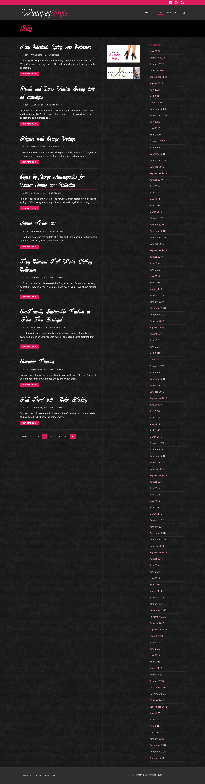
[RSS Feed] (182, 2)
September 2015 (158, 475)
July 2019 (154, 186)
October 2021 (156, 70)
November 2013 (157, 616)
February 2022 (157, 57)
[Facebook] (170, 2)
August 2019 (156, 179)
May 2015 (154, 501)
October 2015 (156, 469)
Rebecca (24, 55)
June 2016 (154, 417)
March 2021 (155, 102)
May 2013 (154, 655)
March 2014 (155, 591)
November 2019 (157, 160)
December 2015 (157, 456)
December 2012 (157, 687)
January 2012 (156, 738)
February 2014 (157, 597)
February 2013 (157, 674)
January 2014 (156, 603)
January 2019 (156, 224)
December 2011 (157, 745)
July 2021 (154, 89)
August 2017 (156, 333)
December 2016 (157, 379)
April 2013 (154, 661)
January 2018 (156, 301)
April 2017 (154, 353)
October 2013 (156, 623)
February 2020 (157, 141)
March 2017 (155, 359)
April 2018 (154, 282)
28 (51, 436)
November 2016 (157, 385)
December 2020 (158, 109)
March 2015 (155, 513)
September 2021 (158, 76)
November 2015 (157, 462)
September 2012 (158, 706)
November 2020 (158, 115)
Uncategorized (51, 55)
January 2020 (156, 147)
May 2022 (154, 51)
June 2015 (154, 494)
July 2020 (154, 121)
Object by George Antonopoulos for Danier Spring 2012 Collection (52, 181)
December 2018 (157, 231)
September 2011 (158, 758)
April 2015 (154, 507)
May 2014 (154, 578)
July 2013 (154, 642)
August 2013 (156, 636)
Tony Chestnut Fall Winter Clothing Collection (56, 265)
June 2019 (154, 192)
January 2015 (156, 526)
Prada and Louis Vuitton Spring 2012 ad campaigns (57, 92)
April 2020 (155, 134)
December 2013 (157, 610)
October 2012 (156, 700)
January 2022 (156, 64)
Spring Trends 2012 (38, 223)
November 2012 (157, 693)
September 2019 (158, 173)
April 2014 (154, 584)
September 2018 (158, 250)
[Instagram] (176, 2)
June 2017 (154, 346)
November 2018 (157, 237)
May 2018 (154, 276)
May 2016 (154, 423)
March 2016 (155, 436)
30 (65, 436)
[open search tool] (184, 13)
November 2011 (157, 751)
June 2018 (154, 269)
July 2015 (154, 488)
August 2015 (156, 481)
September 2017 (158, 327)
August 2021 (156, 83)
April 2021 (154, 96)
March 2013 (155, 668)
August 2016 (156, 404)
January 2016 (156, 449)
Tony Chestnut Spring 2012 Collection (55, 47)
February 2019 (157, 218)
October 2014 (156, 546)
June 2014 (154, 571)
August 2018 (156, 256)
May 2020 (154, 128)
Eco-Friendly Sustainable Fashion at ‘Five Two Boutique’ (55, 315)
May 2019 (154, 199)
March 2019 (155, 211)
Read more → (29, 74)
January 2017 (156, 372)
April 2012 (154, 726)
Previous (28, 436)
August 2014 (156, 558)
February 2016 (157, 443)
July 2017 (154, 340)
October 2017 (156, 321)
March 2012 (155, 732)
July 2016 (154, 411)
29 (58, 436)
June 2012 (154, 719)
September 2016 (158, 398)
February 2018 (157, 295)
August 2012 (156, 713)
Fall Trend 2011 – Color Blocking (53, 399)
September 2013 (158, 629)
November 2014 (157, 539)
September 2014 (158, 552)
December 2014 (157, 533)
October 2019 (156, 166)
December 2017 (157, 308)
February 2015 (157, 520)
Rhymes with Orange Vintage (47, 138)
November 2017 (157, 314)
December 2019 (157, 154)
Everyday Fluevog (37, 361)
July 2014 (154, 565)
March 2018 (155, 289)
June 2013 (154, 648)
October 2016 (156, 391)
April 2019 (154, 205)
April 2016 (154, 430)
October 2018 (156, 243)
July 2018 (154, 263)
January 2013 (156, 681)
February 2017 (156, 366)
